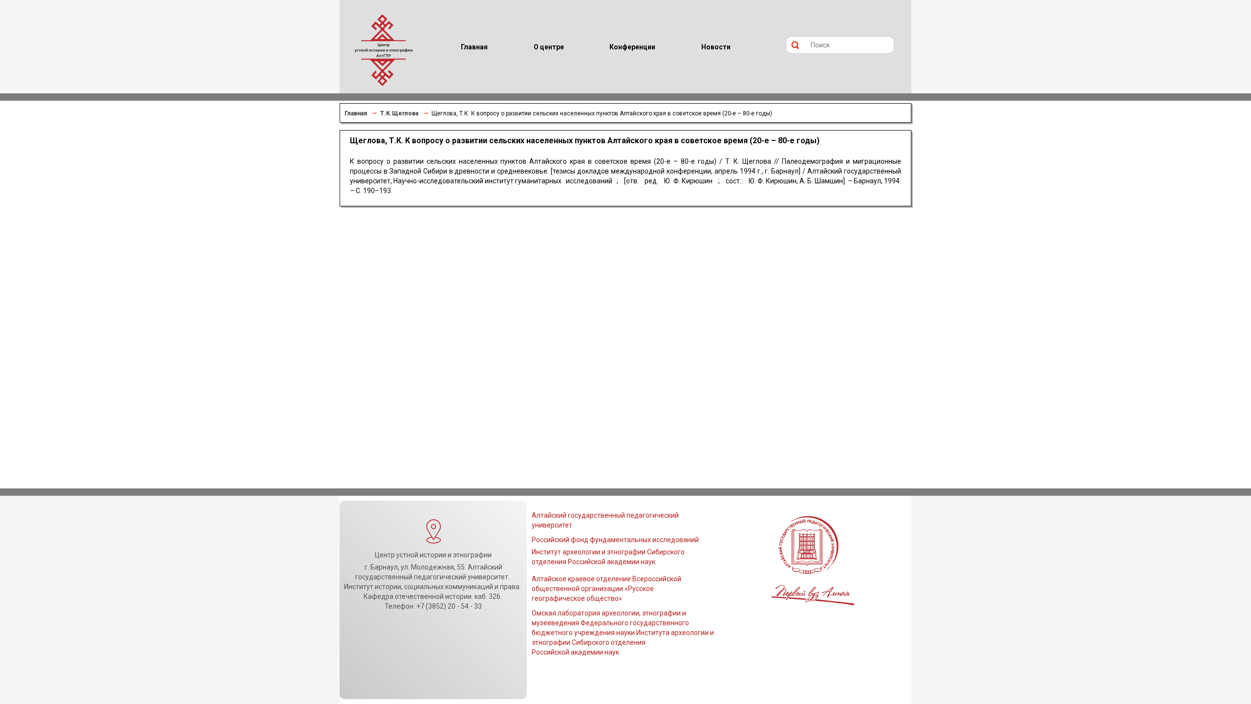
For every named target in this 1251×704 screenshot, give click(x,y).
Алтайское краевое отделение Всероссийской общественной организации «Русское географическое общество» (606, 588)
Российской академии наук (575, 652)
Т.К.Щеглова (399, 113)
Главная (356, 113)
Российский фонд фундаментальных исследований (615, 540)
